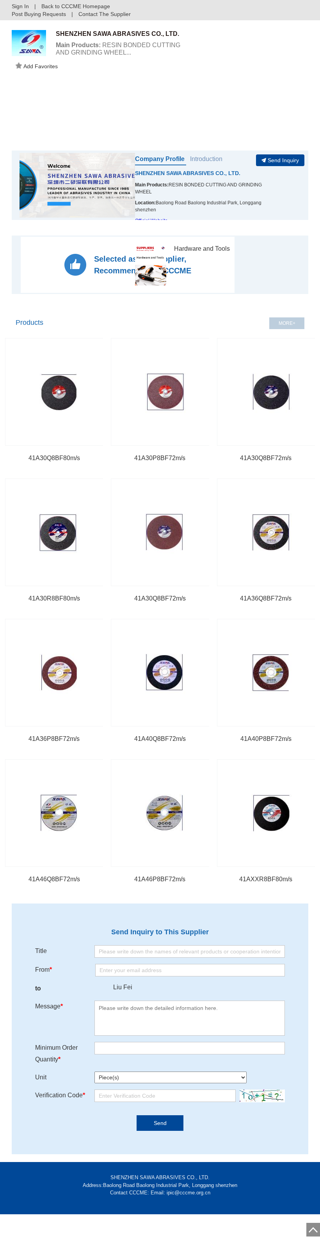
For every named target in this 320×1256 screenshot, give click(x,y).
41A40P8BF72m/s (266, 738)
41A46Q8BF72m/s (54, 879)
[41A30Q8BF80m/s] (59, 392)
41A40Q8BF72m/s (160, 738)
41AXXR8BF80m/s (265, 879)
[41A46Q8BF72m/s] (59, 813)
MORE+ (287, 323)
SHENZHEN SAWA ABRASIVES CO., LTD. (187, 173)
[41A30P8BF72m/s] (165, 392)
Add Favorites (40, 66)
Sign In (20, 6)
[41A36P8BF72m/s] (59, 672)
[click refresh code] (260, 1095)
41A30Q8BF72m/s (266, 458)
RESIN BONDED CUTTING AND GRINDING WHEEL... (118, 49)
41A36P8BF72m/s (54, 738)
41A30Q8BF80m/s (54, 458)
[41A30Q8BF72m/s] (165, 532)
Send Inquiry (283, 160)
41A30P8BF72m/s (159, 458)
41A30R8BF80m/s (54, 598)
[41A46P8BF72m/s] (165, 813)
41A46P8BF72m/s (159, 879)
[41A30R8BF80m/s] (59, 532)
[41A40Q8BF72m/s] (165, 672)
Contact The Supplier (104, 14)
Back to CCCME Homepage (75, 6)
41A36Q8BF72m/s (266, 598)
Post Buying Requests (39, 14)
